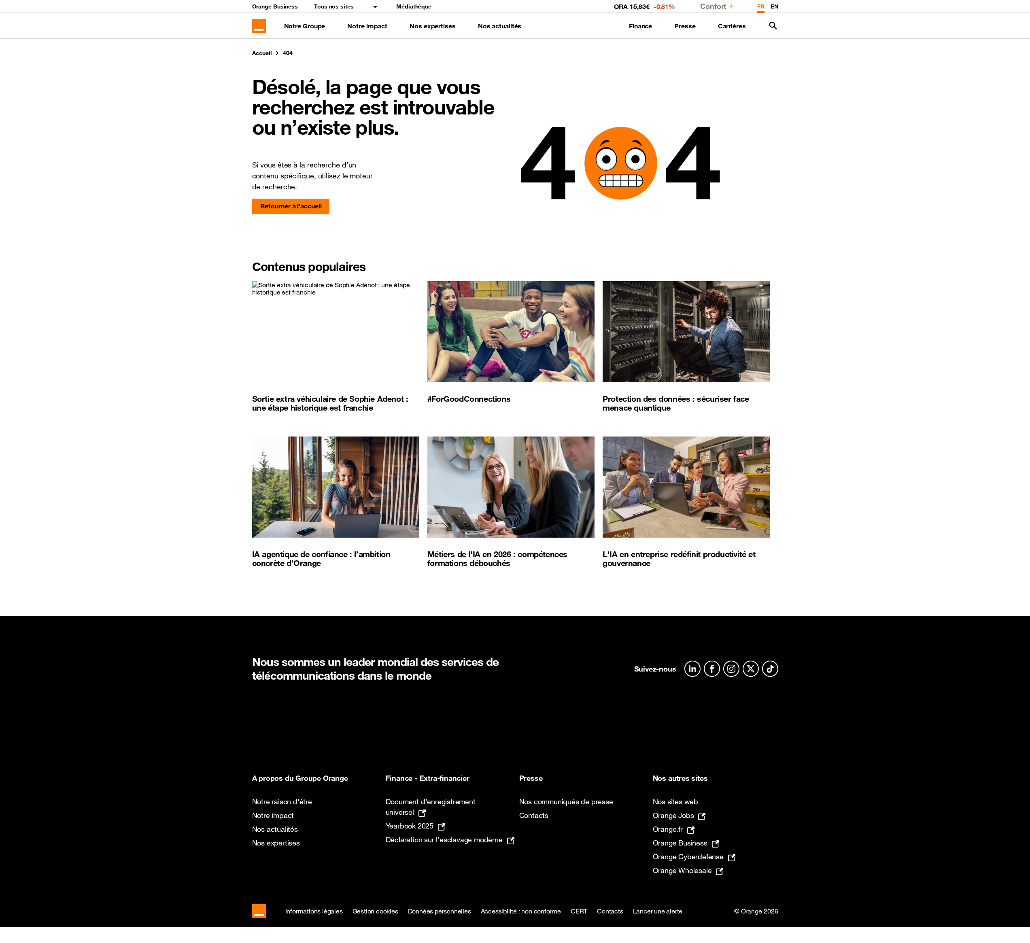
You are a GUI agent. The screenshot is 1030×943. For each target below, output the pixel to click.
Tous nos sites (334, 6)
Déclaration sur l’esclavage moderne (444, 839)
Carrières (732, 26)
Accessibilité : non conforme (521, 911)
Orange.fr (668, 828)
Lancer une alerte (658, 911)
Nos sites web (675, 801)
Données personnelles (439, 911)
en (774, 6)
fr (761, 6)
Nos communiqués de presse (566, 801)
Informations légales (314, 911)
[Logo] (259, 26)
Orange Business (275, 6)
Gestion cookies (375, 911)
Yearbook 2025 (409, 825)
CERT (579, 911)
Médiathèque (413, 6)
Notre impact (367, 26)
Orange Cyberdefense (688, 856)
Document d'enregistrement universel (431, 806)
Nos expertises (433, 26)
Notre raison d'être (282, 801)
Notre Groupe (304, 26)
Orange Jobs (673, 815)
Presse (684, 26)
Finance (640, 26)
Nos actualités (500, 26)
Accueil (262, 53)
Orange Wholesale (682, 870)
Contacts (533, 815)
